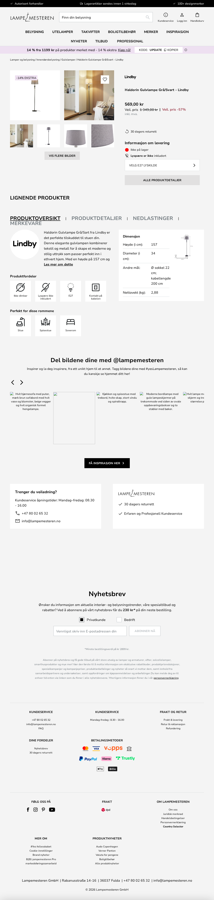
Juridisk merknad (173, 813)
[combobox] (106, 17)
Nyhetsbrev (41, 748)
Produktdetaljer (96, 218)
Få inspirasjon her (104, 463)
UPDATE (158, 50)
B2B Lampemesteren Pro (41, 859)
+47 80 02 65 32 (35, 513)
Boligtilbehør (107, 859)
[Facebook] (28, 810)
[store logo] (32, 17)
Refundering (173, 728)
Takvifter (90, 31)
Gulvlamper (68, 59)
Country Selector (173, 826)
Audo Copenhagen (107, 846)
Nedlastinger (153, 218)
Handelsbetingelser (173, 818)
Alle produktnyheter (107, 863)
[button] (21, 135)
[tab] (38, 218)
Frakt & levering (173, 719)
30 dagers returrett (40, 752)
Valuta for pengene (107, 854)
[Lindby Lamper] (147, 77)
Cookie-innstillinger (41, 850)
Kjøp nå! (124, 50)
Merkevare (26, 223)
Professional (130, 41)
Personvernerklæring (173, 822)
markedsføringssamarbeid (40, 863)
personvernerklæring (166, 677)
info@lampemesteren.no (41, 521)
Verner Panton (107, 850)
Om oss (173, 809)
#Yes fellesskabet (41, 846)
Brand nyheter (41, 854)
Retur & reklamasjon (173, 724)
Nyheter (79, 41)
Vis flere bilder (62, 156)
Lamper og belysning (22, 59)
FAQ (40, 728)
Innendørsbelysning (48, 59)
